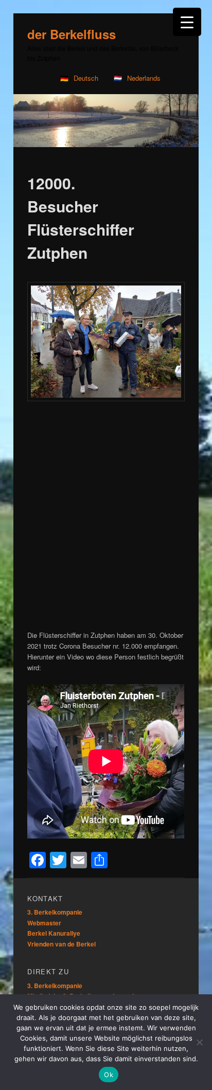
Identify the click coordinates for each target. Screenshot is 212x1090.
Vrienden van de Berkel (61, 944)
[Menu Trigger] (187, 22)
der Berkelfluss (71, 34)
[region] (106, 121)
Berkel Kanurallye (53, 933)
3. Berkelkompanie (54, 912)
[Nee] (199, 1042)
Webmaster (44, 922)
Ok (108, 1074)
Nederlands (144, 78)
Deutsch (86, 78)
